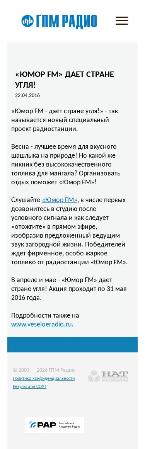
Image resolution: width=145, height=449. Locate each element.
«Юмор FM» (59, 200)
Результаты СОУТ (29, 386)
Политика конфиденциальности (44, 378)
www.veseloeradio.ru (41, 324)
